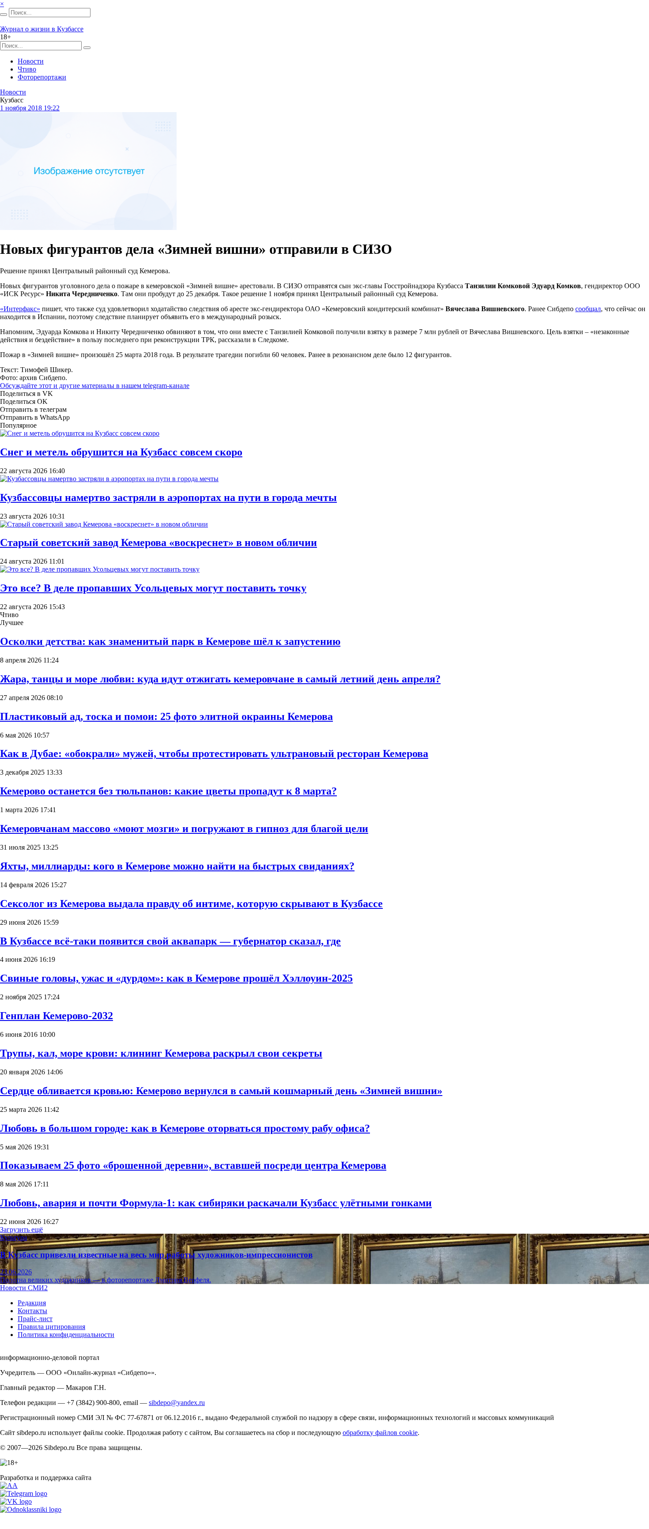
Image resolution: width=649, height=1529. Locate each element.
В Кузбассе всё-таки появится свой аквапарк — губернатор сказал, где (170, 941)
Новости (31, 61)
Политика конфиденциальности (66, 1334)
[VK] (16, 1501)
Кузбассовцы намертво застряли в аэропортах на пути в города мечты (168, 497)
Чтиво (27, 69)
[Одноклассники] (30, 1509)
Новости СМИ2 (24, 1288)
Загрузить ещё (21, 1229)
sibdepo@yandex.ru (177, 1402)
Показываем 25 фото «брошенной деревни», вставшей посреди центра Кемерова (193, 1165)
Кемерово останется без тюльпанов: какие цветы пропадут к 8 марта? (168, 791)
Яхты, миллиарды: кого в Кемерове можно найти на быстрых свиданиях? (177, 866)
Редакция (32, 1303)
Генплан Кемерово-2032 (56, 1015)
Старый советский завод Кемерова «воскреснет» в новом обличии (158, 542)
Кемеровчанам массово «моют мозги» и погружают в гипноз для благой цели (184, 828)
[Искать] (3, 14)
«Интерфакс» (20, 309)
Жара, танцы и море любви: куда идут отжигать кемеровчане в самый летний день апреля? (220, 679)
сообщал (588, 309)
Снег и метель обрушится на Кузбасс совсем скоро (121, 452)
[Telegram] (23, 1493)
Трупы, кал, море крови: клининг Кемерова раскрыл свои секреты (161, 1053)
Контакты (32, 1310)
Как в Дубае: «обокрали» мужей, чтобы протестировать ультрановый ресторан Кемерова (214, 753)
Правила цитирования (51, 1326)
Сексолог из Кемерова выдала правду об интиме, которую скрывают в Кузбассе (191, 903)
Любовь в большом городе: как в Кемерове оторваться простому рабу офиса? (185, 1128)
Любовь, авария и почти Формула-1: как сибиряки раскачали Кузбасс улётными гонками (216, 1203)
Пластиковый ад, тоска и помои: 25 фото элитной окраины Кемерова (166, 716)
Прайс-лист (35, 1318)
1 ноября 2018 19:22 (30, 108)
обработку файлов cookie (380, 1432)
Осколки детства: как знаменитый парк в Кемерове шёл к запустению (170, 641)
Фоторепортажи (42, 77)
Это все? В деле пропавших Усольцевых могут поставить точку (153, 588)
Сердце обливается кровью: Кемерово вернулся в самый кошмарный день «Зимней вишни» (221, 1090)
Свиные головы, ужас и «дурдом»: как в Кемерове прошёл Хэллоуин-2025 (176, 978)
